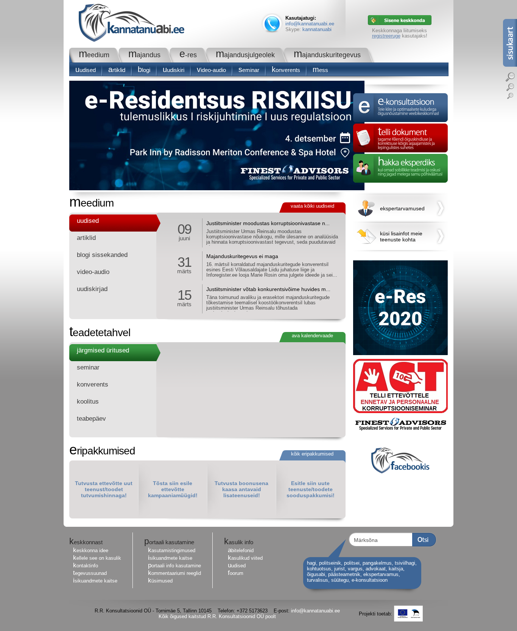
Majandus (144, 55)
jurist (339, 569)
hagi (311, 563)
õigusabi (316, 574)
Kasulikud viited (245, 558)
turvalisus (317, 580)
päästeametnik (344, 574)
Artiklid (116, 70)
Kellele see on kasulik (97, 558)
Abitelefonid (241, 550)
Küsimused (160, 581)
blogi (144, 70)
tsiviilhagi (405, 563)
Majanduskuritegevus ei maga (242, 256)
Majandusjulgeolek (245, 55)
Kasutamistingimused (171, 550)
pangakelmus (377, 563)
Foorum (235, 573)
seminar (248, 70)
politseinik (330, 563)
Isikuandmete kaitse (95, 581)
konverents (286, 70)
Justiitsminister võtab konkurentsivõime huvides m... (268, 289)
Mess (320, 70)
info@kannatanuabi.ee (309, 24)
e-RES (188, 55)
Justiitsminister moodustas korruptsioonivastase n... (268, 223)
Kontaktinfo (85, 565)
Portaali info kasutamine (174, 565)
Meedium (94, 55)
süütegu (340, 580)
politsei (352, 563)
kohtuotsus (319, 569)
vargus (355, 569)
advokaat (376, 569)
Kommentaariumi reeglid (174, 573)
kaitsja (396, 569)
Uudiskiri (173, 70)
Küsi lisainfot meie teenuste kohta (401, 236)
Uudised (85, 70)
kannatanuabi (317, 29)
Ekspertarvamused (402, 208)
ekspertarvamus (381, 574)
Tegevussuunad (90, 573)
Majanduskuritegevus (327, 55)
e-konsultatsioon (370, 580)
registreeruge (386, 36)
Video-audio (211, 70)
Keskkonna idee (90, 550)
